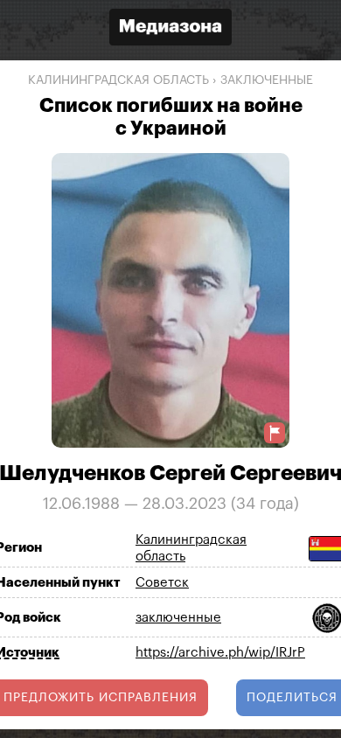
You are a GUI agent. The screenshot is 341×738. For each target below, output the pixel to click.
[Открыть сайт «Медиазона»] (170, 29)
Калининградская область (118, 80)
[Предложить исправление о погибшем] (274, 433)
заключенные (266, 80)
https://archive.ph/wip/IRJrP (220, 652)
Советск (162, 582)
